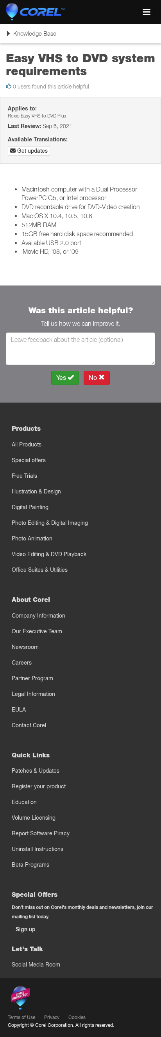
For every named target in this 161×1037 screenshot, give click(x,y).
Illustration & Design (36, 491)
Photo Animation (32, 538)
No (93, 378)
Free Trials (24, 475)
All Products (26, 444)
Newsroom (25, 646)
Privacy (51, 1017)
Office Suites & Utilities (40, 569)
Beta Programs (30, 864)
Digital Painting (30, 507)
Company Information (38, 615)
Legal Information (33, 693)
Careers (22, 662)
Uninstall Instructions (37, 849)
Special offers (29, 460)
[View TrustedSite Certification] (57, 1000)
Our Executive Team (37, 631)
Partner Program (32, 678)
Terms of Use (21, 1017)
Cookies (77, 1017)
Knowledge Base (30, 36)
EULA (19, 709)
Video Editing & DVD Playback (49, 554)
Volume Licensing (33, 817)
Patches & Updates (35, 770)
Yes (62, 378)
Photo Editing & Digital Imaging (50, 522)
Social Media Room (36, 964)
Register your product (39, 786)
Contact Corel (29, 725)
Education (24, 802)
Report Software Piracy (41, 833)
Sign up (26, 929)
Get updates (32, 150)
